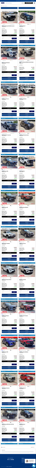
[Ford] (3, 3)
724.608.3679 (15, 45)
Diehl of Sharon (3, 45)
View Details (9, 42)
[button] (17, 16)
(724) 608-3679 (29, 2)
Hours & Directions (29, 3)
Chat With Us (9, 77)
